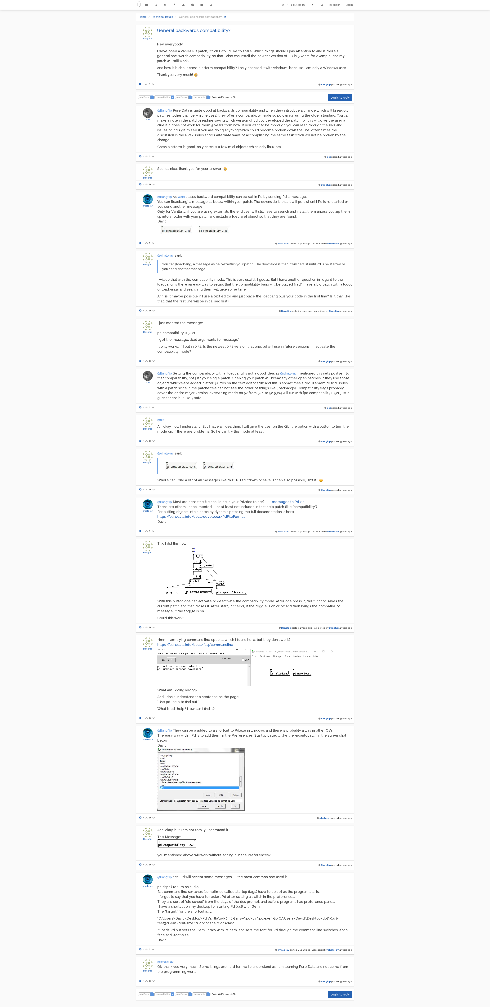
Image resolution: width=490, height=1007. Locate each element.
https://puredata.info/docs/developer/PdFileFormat (201, 517)
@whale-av (165, 255)
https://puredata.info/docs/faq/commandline (195, 645)
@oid (181, 197)
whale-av (148, 205)
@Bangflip (164, 110)
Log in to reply (340, 97)
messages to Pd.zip (288, 502)
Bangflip (147, 38)
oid (148, 119)
